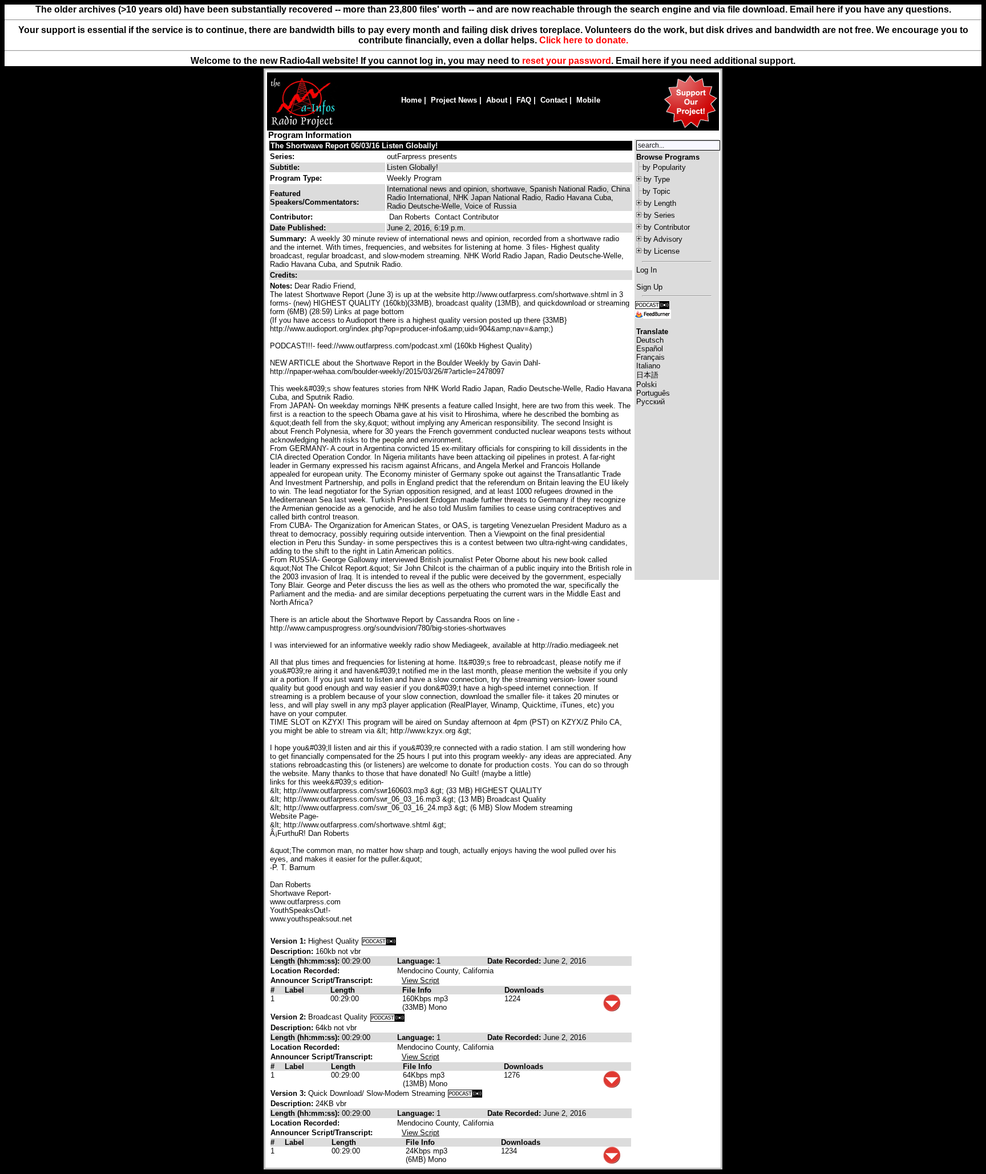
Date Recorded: (515, 961)
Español (649, 348)
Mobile (588, 100)
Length (342, 990)
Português (653, 393)
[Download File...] (611, 1009)
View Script (420, 980)
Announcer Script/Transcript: (321, 980)
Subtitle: (285, 167)
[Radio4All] (302, 127)
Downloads (524, 990)
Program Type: (296, 178)
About (496, 100)
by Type (657, 179)
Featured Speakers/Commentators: (314, 197)
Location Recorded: (305, 970)
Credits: (285, 275)
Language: (417, 961)
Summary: (289, 238)
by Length (660, 203)
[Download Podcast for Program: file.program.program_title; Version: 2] (387, 1017)
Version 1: (288, 941)
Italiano (648, 365)
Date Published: (298, 228)
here (651, 61)
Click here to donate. (583, 40)
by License (662, 251)
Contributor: (291, 217)
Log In (646, 270)
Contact (553, 100)
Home (411, 100)
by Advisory (663, 239)
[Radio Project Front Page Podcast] (652, 304)
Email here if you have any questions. (870, 9)
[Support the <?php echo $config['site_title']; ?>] (690, 127)
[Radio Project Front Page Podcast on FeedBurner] (653, 313)
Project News (454, 100)
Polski (646, 384)
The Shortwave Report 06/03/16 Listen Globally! (354, 145)
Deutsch (650, 340)
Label (294, 990)
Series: (282, 156)
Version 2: (288, 1017)
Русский (650, 401)
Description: (293, 951)
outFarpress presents (422, 156)
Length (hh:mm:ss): (306, 961)
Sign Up (649, 287)
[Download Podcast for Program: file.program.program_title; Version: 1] (379, 941)
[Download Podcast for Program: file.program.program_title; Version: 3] (465, 1093)
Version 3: (288, 1093)
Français (650, 357)
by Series (659, 215)
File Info (416, 990)
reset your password (566, 61)
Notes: (282, 286)
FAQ (523, 100)
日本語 (647, 375)
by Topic (656, 191)
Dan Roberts (409, 217)
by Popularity (664, 167)
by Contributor (667, 227)
